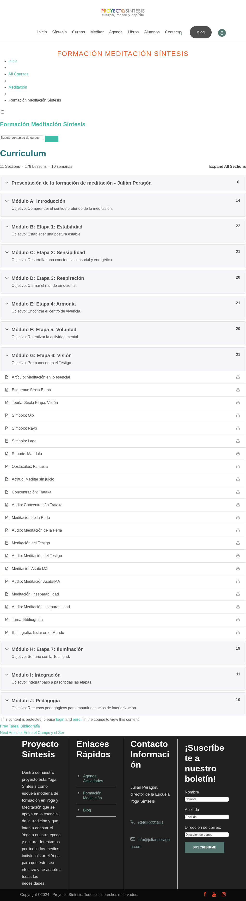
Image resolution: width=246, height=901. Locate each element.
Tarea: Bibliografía (24, 726)
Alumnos (152, 32)
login (60, 719)
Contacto (173, 32)
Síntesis (59, 32)
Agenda (116, 32)
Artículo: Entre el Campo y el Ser (36, 733)
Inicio (42, 32)
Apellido (192, 809)
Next (4, 733)
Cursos (78, 32)
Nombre (192, 792)
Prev (4, 726)
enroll (77, 719)
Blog (201, 32)
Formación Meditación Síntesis (42, 124)
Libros (133, 32)
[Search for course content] (51, 139)
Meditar (97, 32)
